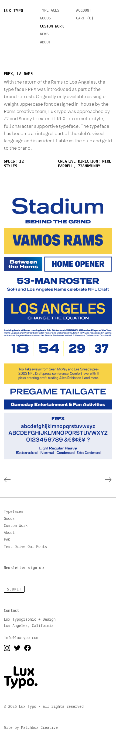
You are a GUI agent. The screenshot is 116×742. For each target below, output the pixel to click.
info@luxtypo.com (21, 638)
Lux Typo (13, 11)
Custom (52, 26)
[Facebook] (27, 648)
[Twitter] (17, 648)
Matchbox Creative (39, 728)
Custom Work (16, 526)
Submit (14, 590)
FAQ (7, 540)
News (44, 34)
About (45, 42)
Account (83, 10)
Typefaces (49, 10)
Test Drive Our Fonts (25, 546)
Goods (45, 18)
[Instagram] (7, 648)
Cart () (84, 18)
